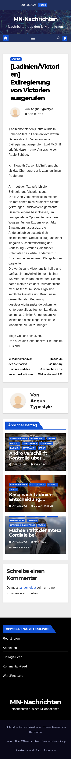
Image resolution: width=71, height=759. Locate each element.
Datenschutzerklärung (54, 741)
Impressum (50, 750)
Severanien (29, 448)
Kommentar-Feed (15, 666)
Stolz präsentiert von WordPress (23, 727)
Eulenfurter (43, 506)
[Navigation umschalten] (33, 38)
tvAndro (40, 464)
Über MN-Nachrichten (27, 741)
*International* (18, 439)
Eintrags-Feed (13, 657)
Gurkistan (46, 443)
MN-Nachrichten (35, 19)
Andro (51, 439)
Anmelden (10, 647)
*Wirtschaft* (37, 439)
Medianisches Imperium (22, 525)
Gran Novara (30, 443)
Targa (42, 448)
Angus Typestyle (42, 109)
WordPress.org (13, 675)
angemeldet (28, 587)
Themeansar (35, 732)
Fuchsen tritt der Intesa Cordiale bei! (35, 533)
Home (9, 741)
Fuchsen (14, 443)
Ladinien (16, 59)
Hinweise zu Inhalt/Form (28, 750)
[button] (58, 38)
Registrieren (11, 638)
